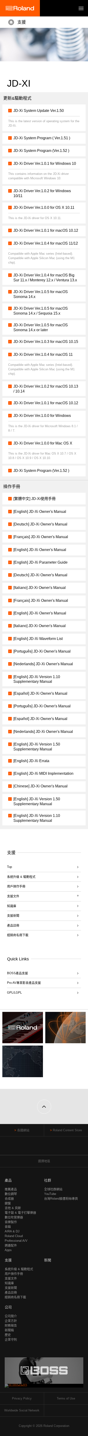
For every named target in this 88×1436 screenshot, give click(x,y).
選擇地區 (44, 1161)
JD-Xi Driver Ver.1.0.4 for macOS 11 (43, 354)
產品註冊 (13, 925)
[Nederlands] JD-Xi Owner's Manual (43, 664)
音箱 (8, 1226)
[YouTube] (44, 1148)
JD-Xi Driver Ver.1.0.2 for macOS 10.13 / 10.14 (45, 388)
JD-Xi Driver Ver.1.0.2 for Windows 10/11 (42, 193)
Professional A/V (16, 1240)
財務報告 (11, 1325)
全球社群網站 (53, 1189)
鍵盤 (8, 1203)
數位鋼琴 (11, 1194)
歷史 (8, 1335)
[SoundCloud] (53, 1148)
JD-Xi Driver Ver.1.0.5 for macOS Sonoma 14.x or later (40, 327)
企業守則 (11, 1339)
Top (9, 867)
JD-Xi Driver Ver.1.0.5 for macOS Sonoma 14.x (40, 294)
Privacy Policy (22, 1398)
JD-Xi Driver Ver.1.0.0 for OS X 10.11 (43, 207)
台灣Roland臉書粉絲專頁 (61, 1198)
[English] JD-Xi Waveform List (38, 639)
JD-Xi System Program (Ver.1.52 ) (41, 151)
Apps (8, 1250)
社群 (47, 1180)
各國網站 (23, 1130)
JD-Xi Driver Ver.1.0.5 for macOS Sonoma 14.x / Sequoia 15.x (40, 310)
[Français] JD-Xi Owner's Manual (40, 537)
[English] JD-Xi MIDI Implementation (43, 773)
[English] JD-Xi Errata (31, 761)
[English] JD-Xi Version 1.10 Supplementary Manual (36, 679)
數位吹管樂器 (14, 1217)
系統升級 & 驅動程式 (21, 876)
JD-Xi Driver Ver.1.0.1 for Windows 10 (44, 163)
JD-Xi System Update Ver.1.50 (38, 111)
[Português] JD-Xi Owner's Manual (42, 651)
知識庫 (11, 906)
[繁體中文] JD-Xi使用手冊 (34, 499)
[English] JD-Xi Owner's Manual (39, 512)
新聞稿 (9, 1330)
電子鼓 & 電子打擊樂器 (20, 1212)
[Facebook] (35, 1148)
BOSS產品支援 (17, 973)
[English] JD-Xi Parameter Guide (40, 562)
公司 (8, 1307)
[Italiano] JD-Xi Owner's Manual (39, 588)
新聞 (47, 1260)
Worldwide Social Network (21, 1410)
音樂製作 (11, 1222)
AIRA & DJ (12, 1231)
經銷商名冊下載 (17, 935)
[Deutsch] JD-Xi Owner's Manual (40, 524)
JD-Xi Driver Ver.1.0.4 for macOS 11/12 (45, 243)
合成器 (9, 1198)
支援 (21, 22)
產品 (8, 1180)
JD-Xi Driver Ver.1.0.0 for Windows (42, 416)
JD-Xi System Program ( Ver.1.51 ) (41, 138)
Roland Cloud (14, 1236)
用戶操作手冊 (16, 886)
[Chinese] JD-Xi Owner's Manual (40, 786)
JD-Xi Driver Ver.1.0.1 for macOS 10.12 (45, 230)
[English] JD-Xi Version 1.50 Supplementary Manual (36, 746)
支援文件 (11, 1278)
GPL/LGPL (14, 992)
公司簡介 (11, 1316)
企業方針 (11, 1320)
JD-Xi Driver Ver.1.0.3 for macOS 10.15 (45, 342)
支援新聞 (13, 915)
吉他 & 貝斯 (13, 1208)
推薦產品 (11, 1189)
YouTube (50, 1194)
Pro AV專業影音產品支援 (24, 982)
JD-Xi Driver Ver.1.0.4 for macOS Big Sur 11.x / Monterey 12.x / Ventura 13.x (45, 277)
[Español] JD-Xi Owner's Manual (40, 693)
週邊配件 (11, 1245)
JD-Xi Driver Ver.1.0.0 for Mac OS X (42, 443)
